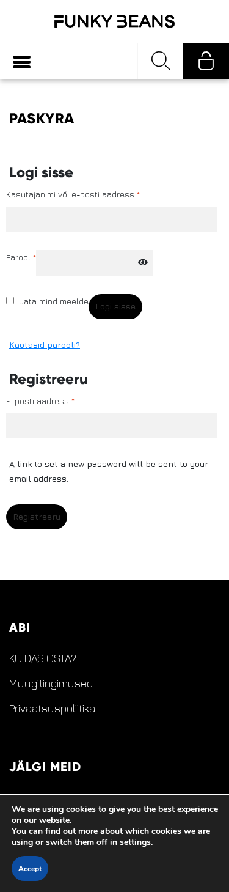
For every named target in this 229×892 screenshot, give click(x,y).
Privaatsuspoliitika (52, 708)
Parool (21, 257)
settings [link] (135, 842)
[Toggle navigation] (21, 61)
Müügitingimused (51, 683)
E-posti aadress (40, 401)
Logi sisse (115, 306)
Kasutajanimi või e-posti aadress (73, 194)
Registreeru (36, 516)
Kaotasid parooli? (44, 344)
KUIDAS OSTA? (42, 658)
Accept (30, 869)
